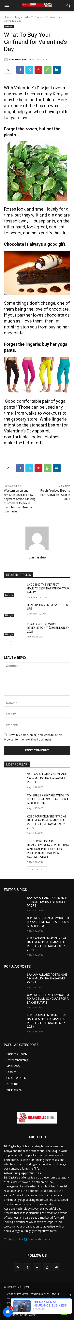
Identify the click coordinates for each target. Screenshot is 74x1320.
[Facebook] (20, 70)
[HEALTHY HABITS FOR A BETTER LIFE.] (14, 610)
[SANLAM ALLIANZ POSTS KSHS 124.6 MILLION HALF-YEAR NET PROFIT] (14, 780)
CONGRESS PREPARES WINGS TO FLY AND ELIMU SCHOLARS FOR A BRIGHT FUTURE (48, 799)
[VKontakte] (56, 1267)
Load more (35, 869)
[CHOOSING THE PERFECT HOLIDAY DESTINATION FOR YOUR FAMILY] (14, 590)
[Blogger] (18, 1267)
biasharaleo (19, 59)
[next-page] (12, 643)
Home (7, 17)
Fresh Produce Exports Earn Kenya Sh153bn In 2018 (55, 495)
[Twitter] (29, 70)
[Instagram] (47, 1267)
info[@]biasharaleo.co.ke (35, 1239)
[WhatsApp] (48, 70)
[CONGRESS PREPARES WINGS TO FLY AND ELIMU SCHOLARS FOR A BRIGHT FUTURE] (14, 801)
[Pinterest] (38, 70)
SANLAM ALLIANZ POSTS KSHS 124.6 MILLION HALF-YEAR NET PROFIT (47, 778)
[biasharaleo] (6, 60)
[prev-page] (6, 643)
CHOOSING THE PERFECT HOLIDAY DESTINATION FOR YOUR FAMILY (48, 588)
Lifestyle (17, 17)
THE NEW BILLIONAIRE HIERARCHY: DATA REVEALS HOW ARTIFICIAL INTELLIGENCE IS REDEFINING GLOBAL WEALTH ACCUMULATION (48, 849)
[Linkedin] (57, 70)
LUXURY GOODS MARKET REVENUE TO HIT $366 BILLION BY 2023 (48, 627)
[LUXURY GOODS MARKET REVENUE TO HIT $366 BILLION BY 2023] (14, 629)
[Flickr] (37, 1267)
